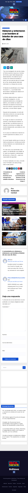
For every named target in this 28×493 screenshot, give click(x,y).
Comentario (5, 307)
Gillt (9, 259)
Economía (19, 483)
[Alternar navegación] (13, 20)
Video (25, 486)
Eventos (10, 486)
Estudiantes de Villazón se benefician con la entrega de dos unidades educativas (8, 175)
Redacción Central (15, 192)
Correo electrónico (7, 342)
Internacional (7, 237)
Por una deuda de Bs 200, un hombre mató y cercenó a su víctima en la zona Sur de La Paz (14, 412)
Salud (23, 483)
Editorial (5, 483)
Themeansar (14, 480)
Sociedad (14, 490)
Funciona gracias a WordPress (10, 478)
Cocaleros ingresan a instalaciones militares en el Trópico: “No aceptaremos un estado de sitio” (13, 437)
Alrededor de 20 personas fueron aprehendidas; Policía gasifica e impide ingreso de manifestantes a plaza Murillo (13, 424)
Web (3, 350)
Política (14, 483)
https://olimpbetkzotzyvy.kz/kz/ (16, 277)
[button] (23, 20)
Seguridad (20, 486)
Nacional (10, 483)
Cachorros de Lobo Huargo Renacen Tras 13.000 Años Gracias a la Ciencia (14, 240)
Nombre (4, 334)
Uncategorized (6, 28)
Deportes (15, 486)
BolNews (14, 15)
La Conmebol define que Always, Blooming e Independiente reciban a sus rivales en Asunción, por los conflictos (13, 430)
